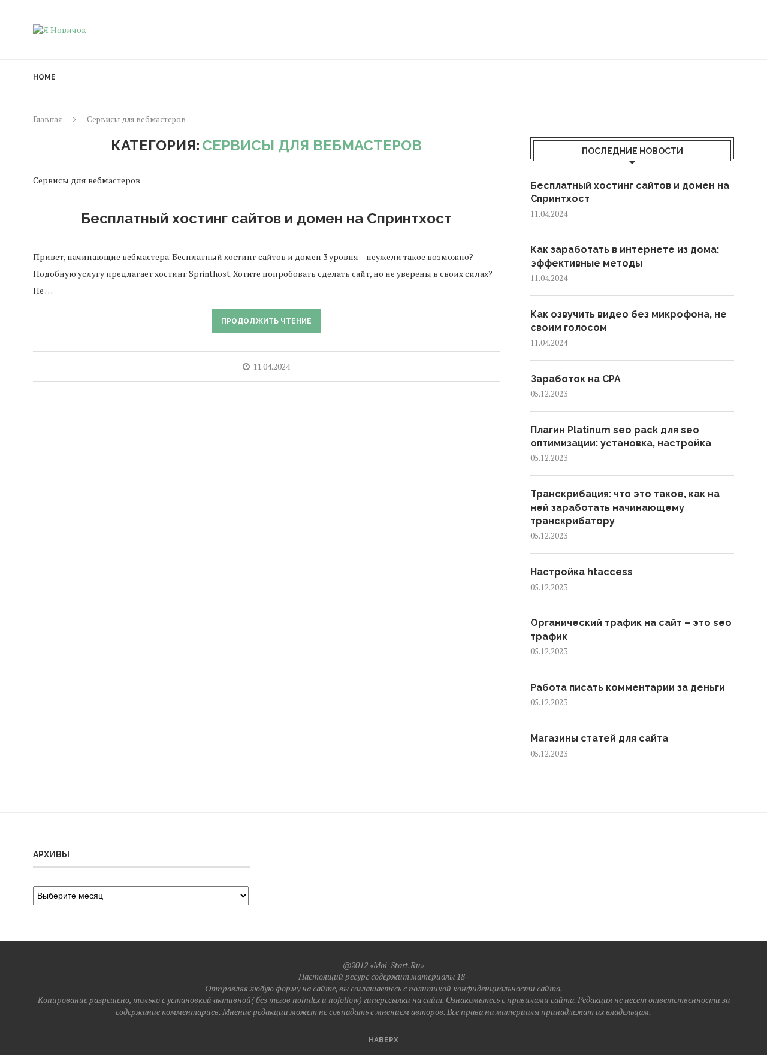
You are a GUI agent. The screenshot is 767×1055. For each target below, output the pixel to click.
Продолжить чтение (266, 321)
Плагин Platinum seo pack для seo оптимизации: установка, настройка (620, 436)
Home (44, 77)
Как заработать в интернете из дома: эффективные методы (624, 256)
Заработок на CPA (575, 379)
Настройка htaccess (581, 572)
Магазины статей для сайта (599, 738)
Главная (47, 119)
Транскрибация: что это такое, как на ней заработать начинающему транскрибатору (625, 507)
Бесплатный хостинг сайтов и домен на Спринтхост (266, 218)
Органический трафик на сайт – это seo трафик (631, 629)
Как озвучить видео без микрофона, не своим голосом (628, 321)
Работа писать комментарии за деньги (627, 687)
